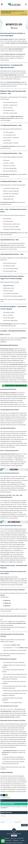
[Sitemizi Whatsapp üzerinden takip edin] (16, 835)
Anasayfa (22, 14)
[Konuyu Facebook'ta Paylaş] (1, 795)
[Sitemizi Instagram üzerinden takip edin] (14, 835)
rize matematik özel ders (5, 797)
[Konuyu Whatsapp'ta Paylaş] (6, 795)
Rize (26, 14)
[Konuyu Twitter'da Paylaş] (4, 795)
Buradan (20, 767)
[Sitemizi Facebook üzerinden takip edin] (12, 835)
